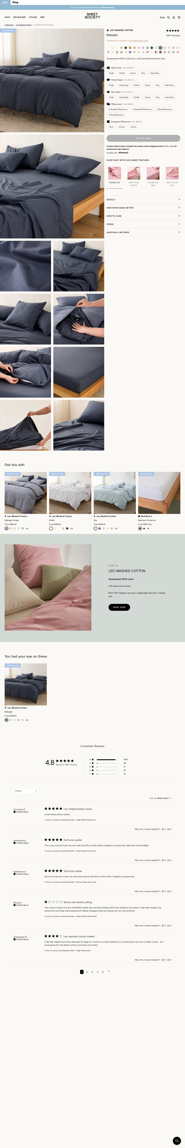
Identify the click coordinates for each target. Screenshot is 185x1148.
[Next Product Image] (182, 494)
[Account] (173, 17)
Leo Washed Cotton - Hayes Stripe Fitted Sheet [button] (78, 916)
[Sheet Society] (92, 15)
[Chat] (177, 1141)
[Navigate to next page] (109, 972)
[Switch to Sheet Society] (5, 2)
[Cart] (178, 17)
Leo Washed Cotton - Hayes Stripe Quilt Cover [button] (77, 851)
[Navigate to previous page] (76, 972)
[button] (143, 200)
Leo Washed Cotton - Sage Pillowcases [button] (74, 950)
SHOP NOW (119, 607)
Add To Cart (143, 138)
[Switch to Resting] (15, 2)
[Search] (168, 17)
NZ (163, 18)
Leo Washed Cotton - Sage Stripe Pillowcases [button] (77, 820)
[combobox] (25, 790)
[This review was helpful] (163, 829)
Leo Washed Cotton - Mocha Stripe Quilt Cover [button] (77, 882)
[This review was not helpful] (168, 829)
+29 (26, 528)
